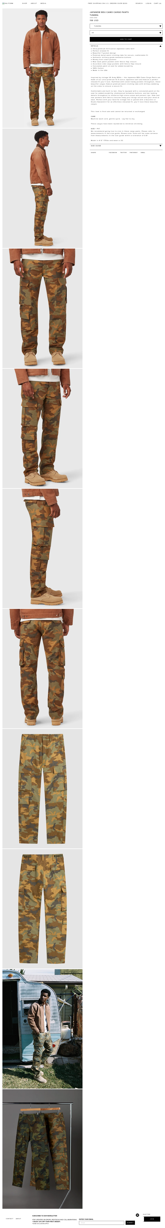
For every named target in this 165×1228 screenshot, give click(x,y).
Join (152, 1219)
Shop (24, 3)
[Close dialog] (137, 1214)
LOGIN (148, 3)
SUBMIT (130, 1223)
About (34, 3)
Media (43, 3)
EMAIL (143, 152)
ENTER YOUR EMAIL (86, 1219)
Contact (9, 1218)
